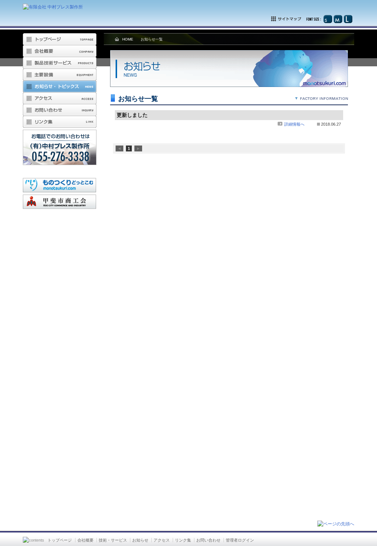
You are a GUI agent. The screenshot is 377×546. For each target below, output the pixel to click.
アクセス (59, 98)
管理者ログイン (240, 540)
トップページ (59, 540)
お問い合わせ (59, 110)
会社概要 (59, 51)
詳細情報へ (293, 124)
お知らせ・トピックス (59, 86)
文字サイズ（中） (337, 19)
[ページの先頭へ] (335, 523)
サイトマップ (296, 19)
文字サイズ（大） (347, 19)
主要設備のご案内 (59, 75)
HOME (127, 39)
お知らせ (140, 540)
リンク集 (59, 122)
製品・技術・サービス (59, 63)
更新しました (132, 115)
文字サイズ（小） (327, 19)
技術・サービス (113, 540)
